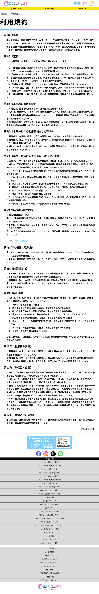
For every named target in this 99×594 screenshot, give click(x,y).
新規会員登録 (77, 3)
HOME (4, 13)
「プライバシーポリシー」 (18, 241)
